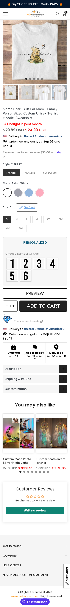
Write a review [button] (35, 510)
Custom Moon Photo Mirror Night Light (17, 461)
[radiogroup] (35, 269)
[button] (35, 254)
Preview (35, 293)
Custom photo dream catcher (50, 461)
